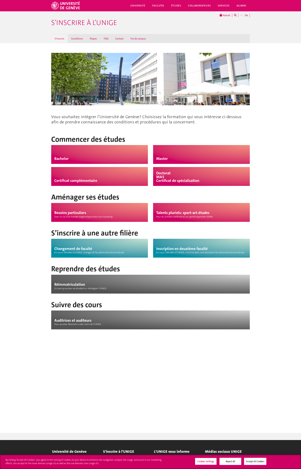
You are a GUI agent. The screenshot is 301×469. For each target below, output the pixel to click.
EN (246, 15)
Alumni (241, 5)
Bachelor (61, 158)
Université (137, 5)
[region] (150, 462)
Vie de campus (138, 38)
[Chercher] (235, 15)
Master (162, 158)
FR (241, 15)
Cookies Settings (205, 461)
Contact (119, 38)
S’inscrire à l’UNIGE (84, 22)
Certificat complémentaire (75, 180)
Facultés (158, 5)
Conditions (77, 38)
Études (176, 5)
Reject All (230, 461)
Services (224, 5)
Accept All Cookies (255, 461)
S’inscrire (59, 38)
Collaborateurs (199, 5)
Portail (226, 15)
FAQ (106, 38)
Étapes (93, 38)
